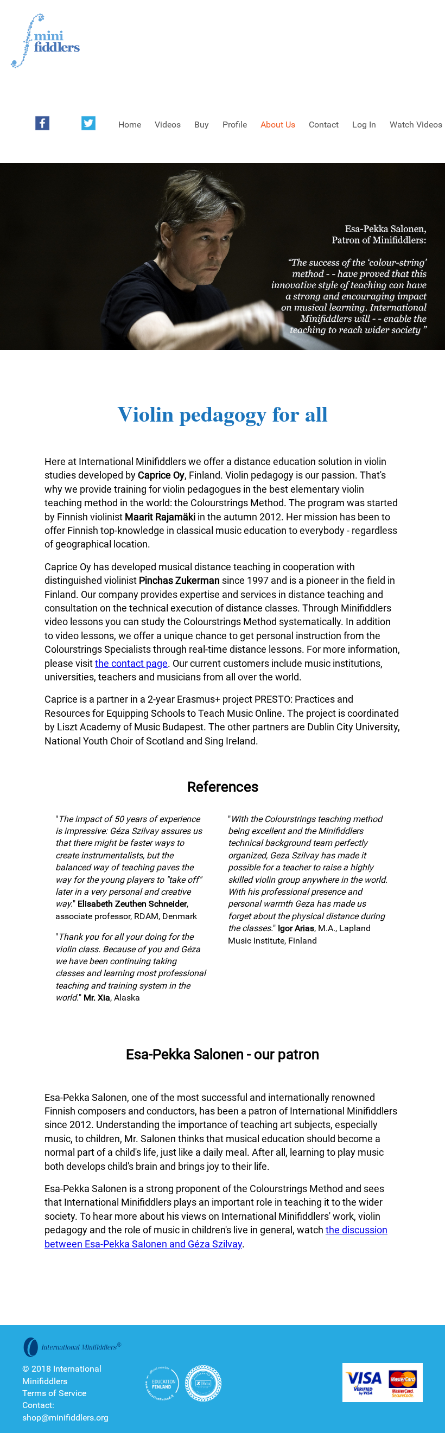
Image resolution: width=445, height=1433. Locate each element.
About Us (277, 124)
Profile (235, 124)
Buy (201, 124)
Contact (324, 124)
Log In (364, 124)
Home (129, 124)
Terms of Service (54, 1393)
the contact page (131, 663)
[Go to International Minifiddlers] (45, 41)
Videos (168, 124)
